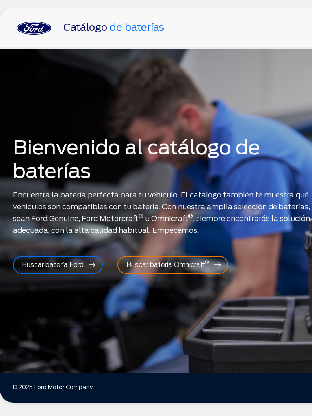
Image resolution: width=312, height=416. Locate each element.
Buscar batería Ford (53, 265)
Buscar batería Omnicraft (167, 264)
